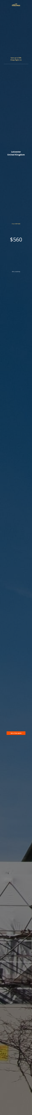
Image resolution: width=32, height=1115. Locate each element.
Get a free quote (16, 733)
